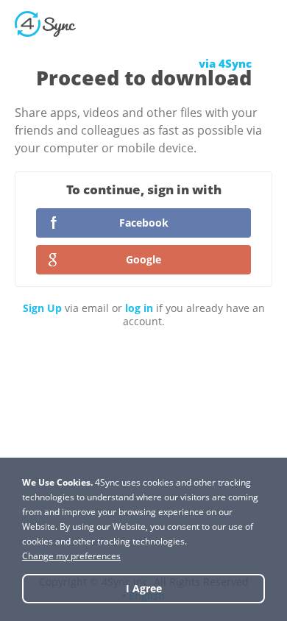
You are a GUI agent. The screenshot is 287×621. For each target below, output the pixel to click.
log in (139, 308)
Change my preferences (71, 556)
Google (143, 259)
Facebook (144, 223)
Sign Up (42, 308)
